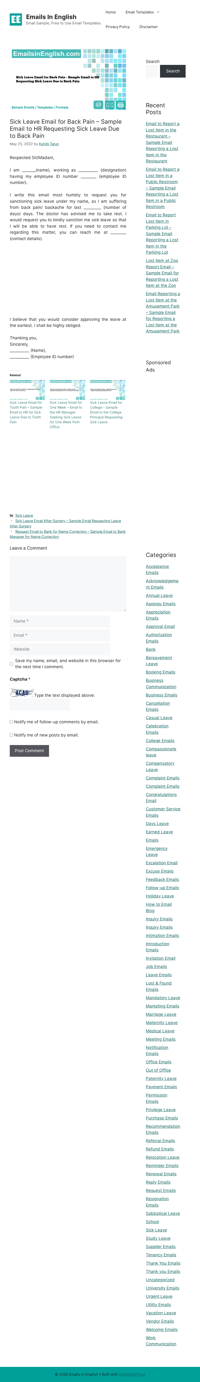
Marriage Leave (161, 1014)
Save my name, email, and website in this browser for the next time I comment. (68, 663)
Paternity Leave (161, 1078)
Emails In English (51, 16)
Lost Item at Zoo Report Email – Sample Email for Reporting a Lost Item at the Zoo (162, 273)
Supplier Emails (161, 1246)
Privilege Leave (161, 1109)
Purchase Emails (162, 1118)
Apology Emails (161, 603)
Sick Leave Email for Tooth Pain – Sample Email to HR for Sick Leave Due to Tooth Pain (26, 412)
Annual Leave (159, 595)
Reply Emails (158, 1182)
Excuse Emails (160, 871)
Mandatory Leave (163, 997)
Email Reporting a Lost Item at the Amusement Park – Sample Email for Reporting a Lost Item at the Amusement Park (163, 312)
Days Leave (157, 823)
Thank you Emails (163, 1271)
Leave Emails (159, 974)
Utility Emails (158, 1304)
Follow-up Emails (162, 887)
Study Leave (158, 1238)
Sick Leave (24, 515)
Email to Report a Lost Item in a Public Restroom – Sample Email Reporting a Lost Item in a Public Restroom (163, 188)
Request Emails (161, 1190)
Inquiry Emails (159, 919)
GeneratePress (132, 1374)
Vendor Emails (160, 1321)
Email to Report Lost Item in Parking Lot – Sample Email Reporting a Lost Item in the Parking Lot (162, 233)
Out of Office (158, 1070)
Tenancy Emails (161, 1254)
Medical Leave (160, 1031)
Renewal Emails (161, 1173)
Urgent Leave (159, 1296)
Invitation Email (160, 958)
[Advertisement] (68, 282)
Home (111, 12)
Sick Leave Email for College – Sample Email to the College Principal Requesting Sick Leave (106, 412)
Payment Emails (161, 1086)
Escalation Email (162, 862)
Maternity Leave (162, 1022)
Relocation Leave (163, 1157)
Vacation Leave (161, 1313)
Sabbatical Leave (163, 1213)
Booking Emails (160, 672)
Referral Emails (160, 1140)
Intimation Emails (162, 935)
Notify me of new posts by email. (46, 735)
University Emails (162, 1288)
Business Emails (161, 695)
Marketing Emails (162, 1006)
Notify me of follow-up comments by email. (56, 721)
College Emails (160, 740)
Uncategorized (160, 1279)
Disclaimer (149, 26)
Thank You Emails (163, 1263)
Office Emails (158, 1061)
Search (153, 61)
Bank (151, 649)
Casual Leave (159, 717)
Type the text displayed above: (64, 695)
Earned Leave (159, 831)
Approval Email (160, 626)
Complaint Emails (163, 778)
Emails (152, 840)
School (152, 1221)
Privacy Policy (118, 26)
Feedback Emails (162, 879)
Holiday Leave (160, 896)
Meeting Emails (161, 1039)
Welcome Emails (162, 1329)
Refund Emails (160, 1149)
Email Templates (140, 12)
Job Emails (156, 966)
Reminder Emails (162, 1165)
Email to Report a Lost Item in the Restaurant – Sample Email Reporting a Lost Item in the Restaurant (163, 142)
